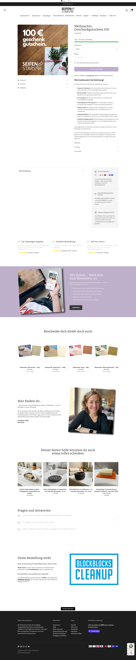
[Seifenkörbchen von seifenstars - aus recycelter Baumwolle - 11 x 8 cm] (81, 474)
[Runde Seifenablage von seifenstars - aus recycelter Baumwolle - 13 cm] (55, 474)
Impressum (56, 625)
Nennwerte (77, 45)
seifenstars (35, 650)
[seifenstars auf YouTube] (29, 647)
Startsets (79, 15)
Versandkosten (90, 75)
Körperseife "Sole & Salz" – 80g (30, 367)
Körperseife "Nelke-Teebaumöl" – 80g (106, 367)
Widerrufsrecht (57, 629)
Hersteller (103, 15)
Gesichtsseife (24, 15)
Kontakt (73, 625)
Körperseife (36, 15)
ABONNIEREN (76, 307)
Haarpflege (46, 15)
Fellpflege (95, 15)
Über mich (112, 15)
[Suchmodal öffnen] (5, 10)
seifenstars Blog (76, 633)
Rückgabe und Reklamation (61, 635)
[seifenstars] (68, 10)
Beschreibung (25, 171)
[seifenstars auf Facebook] (19, 647)
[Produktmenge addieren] (81, 58)
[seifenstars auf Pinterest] (21, 647)
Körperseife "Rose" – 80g (81, 367)
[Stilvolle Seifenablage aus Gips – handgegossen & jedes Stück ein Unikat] (30, 474)
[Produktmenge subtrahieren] (76, 58)
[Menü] (133, 644)
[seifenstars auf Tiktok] (26, 647)
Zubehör (85, 15)
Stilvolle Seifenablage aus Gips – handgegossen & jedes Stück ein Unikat (29, 491)
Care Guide (77, 151)
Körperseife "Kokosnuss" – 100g (55, 367)
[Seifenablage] (106, 474)
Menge (76, 54)
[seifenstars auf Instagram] (24, 647)
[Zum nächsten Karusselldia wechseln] (120, 353)
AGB (54, 627)
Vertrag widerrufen (68, 608)
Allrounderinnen (58, 15)
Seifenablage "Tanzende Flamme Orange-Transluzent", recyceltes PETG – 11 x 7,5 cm (106, 491)
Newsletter (74, 629)
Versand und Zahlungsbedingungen (64, 633)
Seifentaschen (69, 15)
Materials (77, 143)
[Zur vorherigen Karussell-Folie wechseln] (16, 353)
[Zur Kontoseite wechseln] (127, 10)
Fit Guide (77, 147)
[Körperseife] (30, 352)
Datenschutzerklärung (60, 631)
